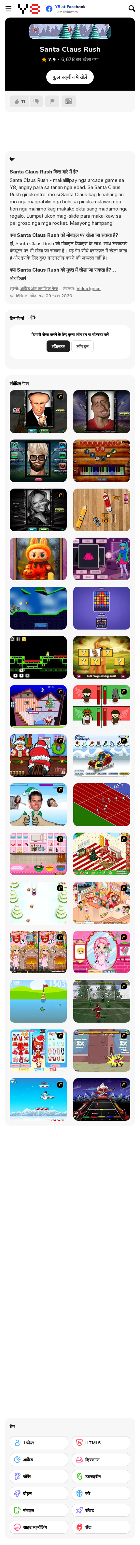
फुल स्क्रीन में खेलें (70, 77)
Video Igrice (89, 288)
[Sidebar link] (8, 8)
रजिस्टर (58, 346)
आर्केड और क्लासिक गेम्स (39, 288)
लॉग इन (83, 346)
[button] (18, 278)
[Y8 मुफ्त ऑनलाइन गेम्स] (29, 9)
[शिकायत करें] (52, 101)
